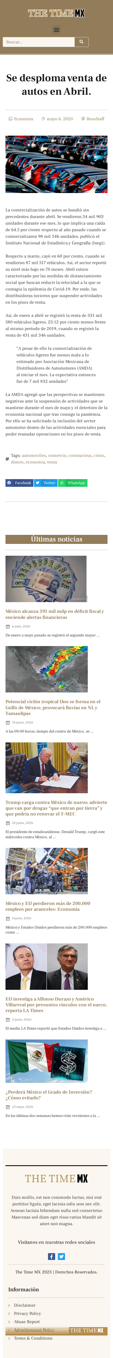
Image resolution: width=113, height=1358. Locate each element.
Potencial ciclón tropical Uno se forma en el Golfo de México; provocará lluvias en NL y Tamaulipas (52, 707)
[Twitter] (61, 1256)
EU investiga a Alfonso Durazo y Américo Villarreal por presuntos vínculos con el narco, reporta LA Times (56, 1005)
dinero (17, 462)
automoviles (34, 455)
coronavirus (80, 455)
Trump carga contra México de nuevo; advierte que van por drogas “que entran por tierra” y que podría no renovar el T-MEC (56, 808)
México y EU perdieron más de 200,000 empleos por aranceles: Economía (47, 906)
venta (52, 462)
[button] (56, 29)
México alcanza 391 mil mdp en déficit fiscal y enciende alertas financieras (54, 614)
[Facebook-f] (51, 1256)
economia (35, 462)
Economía (23, 119)
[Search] (81, 42)
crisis (99, 455)
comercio (57, 455)
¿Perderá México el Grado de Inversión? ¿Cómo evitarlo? (48, 1095)
